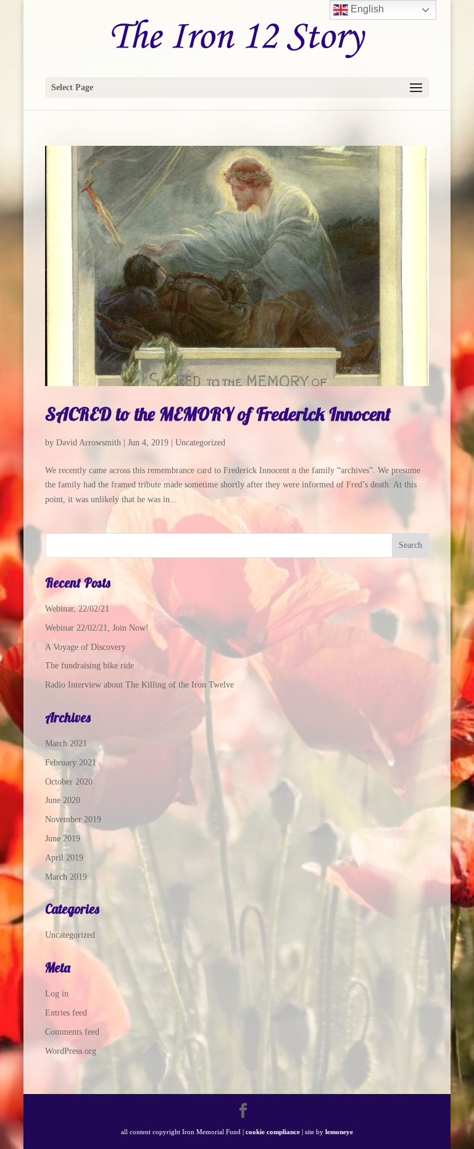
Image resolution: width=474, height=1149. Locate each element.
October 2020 (69, 781)
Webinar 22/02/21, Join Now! (97, 628)
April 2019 (64, 857)
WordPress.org (70, 1051)
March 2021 (66, 743)
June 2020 (62, 800)
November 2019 (73, 819)
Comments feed (72, 1032)
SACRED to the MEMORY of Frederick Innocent (218, 414)
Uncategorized (200, 442)
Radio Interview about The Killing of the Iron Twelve (139, 684)
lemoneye (339, 1131)
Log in (57, 993)
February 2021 (70, 762)
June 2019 (62, 838)
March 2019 (66, 877)
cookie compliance (273, 1131)
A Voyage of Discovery (85, 647)
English (366, 9)
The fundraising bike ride (89, 665)
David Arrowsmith (88, 442)
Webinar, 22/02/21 (77, 608)
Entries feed (66, 1012)
